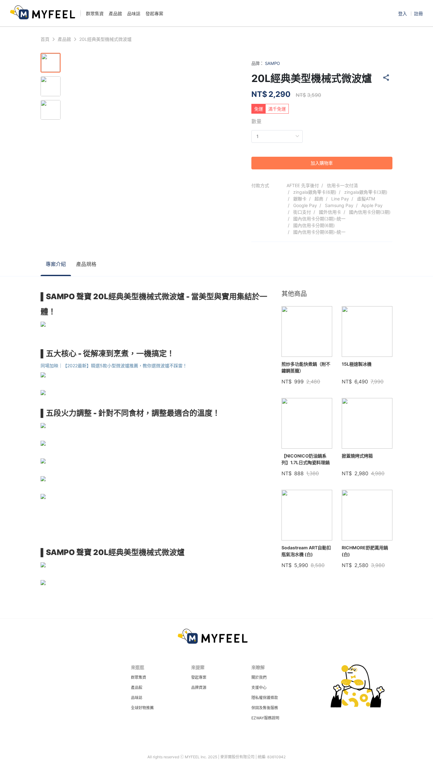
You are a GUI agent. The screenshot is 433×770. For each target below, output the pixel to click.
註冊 (418, 13)
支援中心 (259, 687)
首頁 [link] (45, 39)
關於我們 (259, 677)
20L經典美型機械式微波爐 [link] (105, 39)
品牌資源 (198, 687)
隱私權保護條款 (264, 697)
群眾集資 (138, 677)
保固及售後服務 (264, 707)
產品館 (136, 687)
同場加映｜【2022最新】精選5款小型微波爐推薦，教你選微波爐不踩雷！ (114, 365)
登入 (403, 13)
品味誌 (136, 697)
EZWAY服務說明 (265, 718)
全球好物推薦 (142, 707)
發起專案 (198, 677)
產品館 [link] (64, 39)
